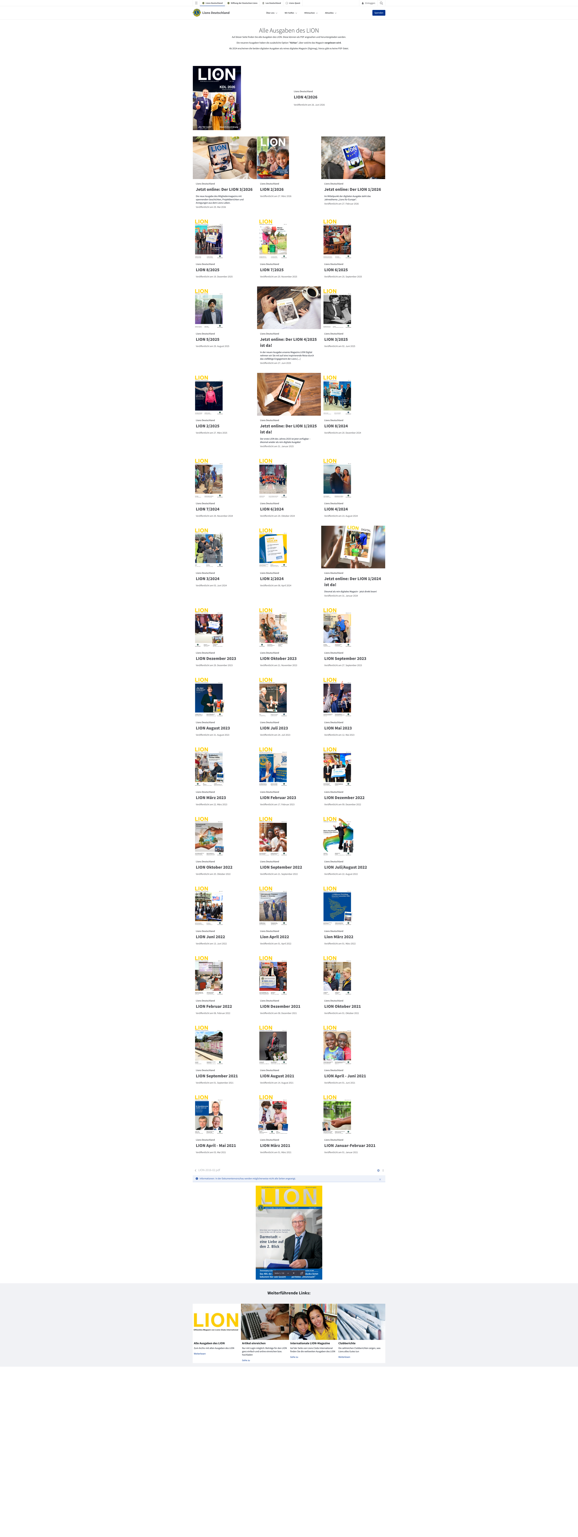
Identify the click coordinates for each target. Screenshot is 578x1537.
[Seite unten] (294, 1273)
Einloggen (370, 3)
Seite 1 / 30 (279, 1273)
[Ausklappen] (302, 1273)
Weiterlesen (200, 1353)
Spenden (378, 12)
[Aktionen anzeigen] (383, 1170)
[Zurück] (195, 1170)
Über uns (270, 12)
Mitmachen (309, 12)
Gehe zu (246, 1360)
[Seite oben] (288, 1273)
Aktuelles (329, 12)
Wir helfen (289, 12)
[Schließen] (380, 1179)
